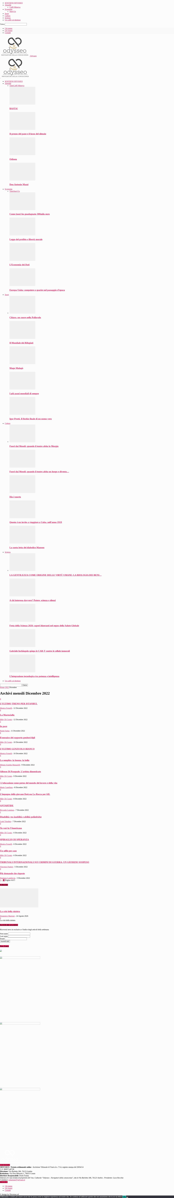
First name (4, 934)
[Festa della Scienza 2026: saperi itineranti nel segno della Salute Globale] (22, 621)
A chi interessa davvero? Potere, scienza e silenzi (32, 600)
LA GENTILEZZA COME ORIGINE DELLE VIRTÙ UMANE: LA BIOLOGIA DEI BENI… (55, 575)
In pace (3, 726)
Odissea (13, 159)
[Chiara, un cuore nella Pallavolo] (22, 313)
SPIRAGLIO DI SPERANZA (14, 839)
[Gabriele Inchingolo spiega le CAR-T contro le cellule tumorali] (22, 646)
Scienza (8, 18)
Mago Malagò (16, 368)
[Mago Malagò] (22, 363)
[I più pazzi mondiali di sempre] (22, 389)
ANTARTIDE (6, 805)
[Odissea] (22, 155)
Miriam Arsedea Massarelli (10, 765)
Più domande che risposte (12, 873)
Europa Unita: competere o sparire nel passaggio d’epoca (37, 290)
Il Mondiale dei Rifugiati (21, 343)
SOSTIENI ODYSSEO (14, 3)
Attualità (8, 5)
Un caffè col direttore (13, 20)
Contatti (8, 33)
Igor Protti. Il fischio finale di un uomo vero (30, 419)
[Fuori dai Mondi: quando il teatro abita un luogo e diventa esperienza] (22, 467)
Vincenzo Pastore (6, 867)
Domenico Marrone (7, 916)
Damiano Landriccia (7, 878)
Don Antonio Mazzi (18, 184)
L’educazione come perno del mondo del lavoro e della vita (28, 783)
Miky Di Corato (6, 720)
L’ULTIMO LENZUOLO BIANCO (17, 749)
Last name (4, 936)
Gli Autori (8, 31)
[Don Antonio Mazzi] (22, 180)
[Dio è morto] (22, 492)
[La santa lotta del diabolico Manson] (22, 543)
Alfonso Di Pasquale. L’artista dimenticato (20, 771)
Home (2, 687)
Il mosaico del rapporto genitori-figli (17, 737)
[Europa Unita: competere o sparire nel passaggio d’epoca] (22, 285)
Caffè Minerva (14, 7)
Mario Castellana (6, 787)
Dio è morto (15, 497)
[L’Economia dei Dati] (22, 260)
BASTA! (13, 108)
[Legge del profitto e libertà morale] (22, 235)
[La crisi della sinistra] (19, 907)
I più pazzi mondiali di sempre (24, 393)
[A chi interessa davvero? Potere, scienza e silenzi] (22, 596)
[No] (127, 1197)
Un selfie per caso (8, 851)
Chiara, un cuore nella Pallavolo (25, 317)
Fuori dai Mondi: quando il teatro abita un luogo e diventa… (39, 471)
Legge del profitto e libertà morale (25, 239)
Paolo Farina (4, 731)
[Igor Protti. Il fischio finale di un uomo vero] (22, 414)
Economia (8, 9)
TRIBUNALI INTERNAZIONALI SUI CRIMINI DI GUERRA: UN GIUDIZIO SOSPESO (44, 862)
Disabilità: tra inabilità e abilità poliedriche (21, 817)
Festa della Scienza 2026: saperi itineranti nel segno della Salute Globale (44, 625)
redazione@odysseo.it (17, 1180)
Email (2, 939)
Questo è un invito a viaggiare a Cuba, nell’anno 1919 (35, 522)
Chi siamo (8, 28)
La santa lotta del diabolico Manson (26, 547)
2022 (7, 687)
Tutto (11, 86)
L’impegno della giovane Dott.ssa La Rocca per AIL (25, 794)
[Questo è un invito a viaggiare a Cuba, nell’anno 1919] (22, 518)
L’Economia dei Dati (19, 264)
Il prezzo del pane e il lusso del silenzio (27, 134)
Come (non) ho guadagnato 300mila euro (29, 214)
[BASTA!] (22, 104)
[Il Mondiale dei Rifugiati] (22, 338)
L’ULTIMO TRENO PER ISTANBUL (18, 703)
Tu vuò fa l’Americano (11, 828)
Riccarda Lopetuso (7, 810)
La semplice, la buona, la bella (14, 760)
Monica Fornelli (6, 708)
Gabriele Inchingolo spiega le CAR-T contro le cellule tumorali (39, 651)
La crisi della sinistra (10, 911)
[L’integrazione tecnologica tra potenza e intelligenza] (22, 672)
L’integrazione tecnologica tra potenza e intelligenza (34, 676)
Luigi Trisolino (5, 821)
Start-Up (12, 11)
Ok (124, 1197)
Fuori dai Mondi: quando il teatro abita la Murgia (33, 446)
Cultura (7, 16)
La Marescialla (7, 715)
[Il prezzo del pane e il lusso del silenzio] (22, 129)
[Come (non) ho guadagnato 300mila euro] (22, 209)
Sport (7, 14)
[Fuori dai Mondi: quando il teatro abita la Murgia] (22, 442)
